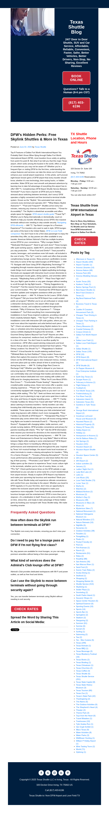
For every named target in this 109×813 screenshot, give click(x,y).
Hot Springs (82, 441)
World (80, 749)
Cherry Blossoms (84, 326)
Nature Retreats (84, 522)
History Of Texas (85, 427)
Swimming (82, 634)
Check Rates (26, 609)
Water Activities (84, 732)
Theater (81, 710)
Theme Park (82, 713)
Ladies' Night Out (84, 469)
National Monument (85, 511)
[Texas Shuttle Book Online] (32, 34)
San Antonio (83, 561)
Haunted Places (84, 421)
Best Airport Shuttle (85, 290)
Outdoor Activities (85, 531)
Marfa (80, 486)
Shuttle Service (85, 584)
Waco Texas (82, 730)
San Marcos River (85, 564)
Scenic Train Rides (85, 570)
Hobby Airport (83, 430)
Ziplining (81, 752)
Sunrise (80, 626)
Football (81, 388)
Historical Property (85, 424)
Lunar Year (82, 483)
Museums (82, 500)
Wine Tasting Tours (85, 746)
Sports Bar (82, 612)
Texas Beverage (84, 651)
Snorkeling (82, 592)
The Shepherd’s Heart (87, 707)
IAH (79, 458)
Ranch (80, 550)
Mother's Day (83, 497)
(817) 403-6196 (76, 104)
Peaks (80, 539)
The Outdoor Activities (86, 704)
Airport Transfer (84, 265)
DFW (80, 354)
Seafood (81, 576)
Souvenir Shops (84, 598)
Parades (81, 533)
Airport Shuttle (84, 262)
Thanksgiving (83, 699)
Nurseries (81, 528)
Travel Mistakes (84, 718)
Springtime (82, 615)
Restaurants (83, 553)
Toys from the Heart (86, 716)
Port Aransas (83, 547)
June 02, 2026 (26, 147)
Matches (81, 489)
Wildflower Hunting (85, 738)
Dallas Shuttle (83, 349)
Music (80, 505)
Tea (79, 637)
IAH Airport (82, 461)
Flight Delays (83, 385)
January (81, 466)
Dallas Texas (84, 351)
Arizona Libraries (85, 267)
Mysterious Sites (84, 508)
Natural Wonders (85, 519)
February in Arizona (85, 382)
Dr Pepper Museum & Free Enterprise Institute (86, 371)
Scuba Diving (83, 573)
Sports (80, 609)
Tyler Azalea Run (84, 724)
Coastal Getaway (84, 329)
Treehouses (83, 721)
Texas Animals (83, 646)
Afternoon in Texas (85, 259)
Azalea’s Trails (83, 284)
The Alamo (82, 702)
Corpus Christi (83, 332)
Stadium (81, 618)
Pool (79, 545)
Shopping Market (84, 581)
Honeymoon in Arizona (87, 435)
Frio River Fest (83, 396)
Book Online (76, 78)
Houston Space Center (87, 455)
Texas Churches (84, 668)
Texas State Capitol (85, 682)
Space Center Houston (87, 601)
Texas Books (83, 660)
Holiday (80, 433)
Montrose (81, 494)
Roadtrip (81, 559)
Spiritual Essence (84, 604)
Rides (80, 556)
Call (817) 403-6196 (54, 790)
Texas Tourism (84, 690)
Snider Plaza (83, 590)
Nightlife (81, 525)
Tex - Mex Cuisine (85, 640)
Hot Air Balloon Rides (86, 438)
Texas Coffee (83, 671)
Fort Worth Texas (85, 391)
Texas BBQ (82, 648)
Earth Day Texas (84, 377)
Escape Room (83, 379)
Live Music (82, 477)
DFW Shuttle (83, 365)
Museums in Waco (85, 503)
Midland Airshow (84, 491)
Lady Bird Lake (84, 472)
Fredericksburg (84, 393)
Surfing (80, 632)
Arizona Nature (84, 270)
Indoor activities (84, 463)
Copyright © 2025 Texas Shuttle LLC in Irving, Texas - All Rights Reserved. (55, 779)
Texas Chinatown (84, 665)
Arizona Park (83, 273)
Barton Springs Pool (86, 287)
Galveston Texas (85, 402)
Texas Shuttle (40, 147)
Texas (81, 643)
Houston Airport (84, 447)
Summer (81, 623)
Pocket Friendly (84, 542)
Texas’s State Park (86, 696)
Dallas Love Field (84, 340)
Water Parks (82, 735)
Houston (82, 444)
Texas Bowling (83, 662)
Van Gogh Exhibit (84, 727)
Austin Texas (83, 281)
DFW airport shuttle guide (43, 214)
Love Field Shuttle (85, 480)
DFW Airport (82, 357)
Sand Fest (82, 567)
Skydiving (81, 587)
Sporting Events (84, 606)
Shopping (81, 578)
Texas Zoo (82, 693)
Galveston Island (84, 399)
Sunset (80, 629)
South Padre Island (85, 595)
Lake (79, 475)
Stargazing (82, 620)
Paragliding (82, 536)
